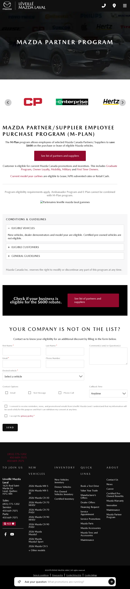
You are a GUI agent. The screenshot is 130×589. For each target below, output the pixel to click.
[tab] (65, 233)
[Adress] (114, 6)
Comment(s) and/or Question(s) (105, 346)
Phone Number (53, 358)
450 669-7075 (18, 457)
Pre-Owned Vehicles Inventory (64, 493)
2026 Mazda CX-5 (38, 546)
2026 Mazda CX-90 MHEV (39, 518)
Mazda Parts (87, 523)
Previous (8, 102)
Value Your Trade (89, 490)
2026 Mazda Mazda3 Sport (36, 540)
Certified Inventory (64, 498)
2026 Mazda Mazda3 (35, 533)
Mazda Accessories (91, 528)
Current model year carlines (26, 176)
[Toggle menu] (123, 6)
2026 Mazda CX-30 (39, 497)
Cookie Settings (91, 575)
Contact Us (112, 479)
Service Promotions (90, 519)
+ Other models (37, 550)
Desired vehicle (10, 370)
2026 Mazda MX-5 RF (38, 492)
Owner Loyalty (41, 169)
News (109, 484)
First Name (8, 346)
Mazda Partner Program (114, 516)
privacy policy (27, 416)
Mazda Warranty (115, 500)
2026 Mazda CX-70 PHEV (39, 511)
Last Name (51, 346)
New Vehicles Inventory (62, 481)
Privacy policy (57, 575)
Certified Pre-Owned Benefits (115, 494)
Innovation (111, 505)
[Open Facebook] (5, 534)
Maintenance (87, 540)
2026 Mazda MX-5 (38, 486)
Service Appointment (87, 513)
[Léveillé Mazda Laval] (24, 5)
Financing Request (90, 507)
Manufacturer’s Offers (88, 496)
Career (110, 488)
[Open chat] (19, 581)
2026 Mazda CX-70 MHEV (39, 503)
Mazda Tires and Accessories (89, 534)
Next (122, 102)
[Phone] (104, 6)
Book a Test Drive (90, 486)
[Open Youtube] (12, 534)
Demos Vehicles (63, 487)
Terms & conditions (41, 575)
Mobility (56, 169)
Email (6, 358)
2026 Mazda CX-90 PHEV (39, 525)
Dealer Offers (88, 502)
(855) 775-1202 (16, 454)
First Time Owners (87, 169)
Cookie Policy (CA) (73, 575)
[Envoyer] (111, 581)
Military (66, 169)
